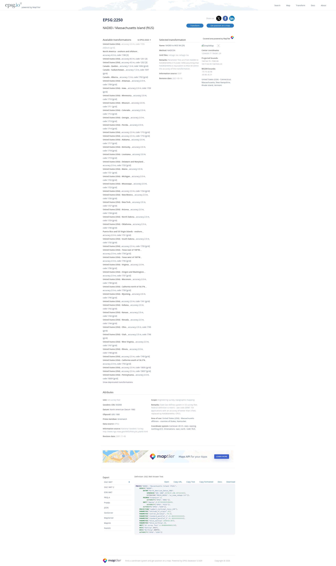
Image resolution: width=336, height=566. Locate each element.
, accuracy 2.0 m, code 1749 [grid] (126, 356)
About (323, 5)
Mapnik (107, 523)
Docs (313, 5)
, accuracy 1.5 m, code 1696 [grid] (125, 66)
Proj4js (107, 502)
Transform (300, 5)
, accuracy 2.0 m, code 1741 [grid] (126, 301)
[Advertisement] (168, 548)
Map (288, 5)
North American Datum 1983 (122, 409)
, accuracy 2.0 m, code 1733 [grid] (126, 246)
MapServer (109, 518)
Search (277, 5)
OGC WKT (108, 482)
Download (230, 482)
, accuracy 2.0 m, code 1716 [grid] (126, 136)
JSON (106, 507)
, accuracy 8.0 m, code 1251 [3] (125, 58)
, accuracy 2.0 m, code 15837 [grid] (127, 371)
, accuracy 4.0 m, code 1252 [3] (125, 62)
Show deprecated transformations (118, 382)
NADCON (171, 50)
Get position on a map (220, 25)
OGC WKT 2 (109, 487)
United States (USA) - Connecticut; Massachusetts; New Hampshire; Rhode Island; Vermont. (216, 82)
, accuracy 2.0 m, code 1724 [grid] (126, 191)
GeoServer (108, 513)
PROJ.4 (107, 497)
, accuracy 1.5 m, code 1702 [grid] (125, 77)
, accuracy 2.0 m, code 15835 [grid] (127, 367)
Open (166, 482)
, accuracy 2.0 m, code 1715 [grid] (126, 132)
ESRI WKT (108, 492)
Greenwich (122, 419)
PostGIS (107, 528)
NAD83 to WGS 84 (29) (175, 45)
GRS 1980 (115, 414)
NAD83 (119, 404)
